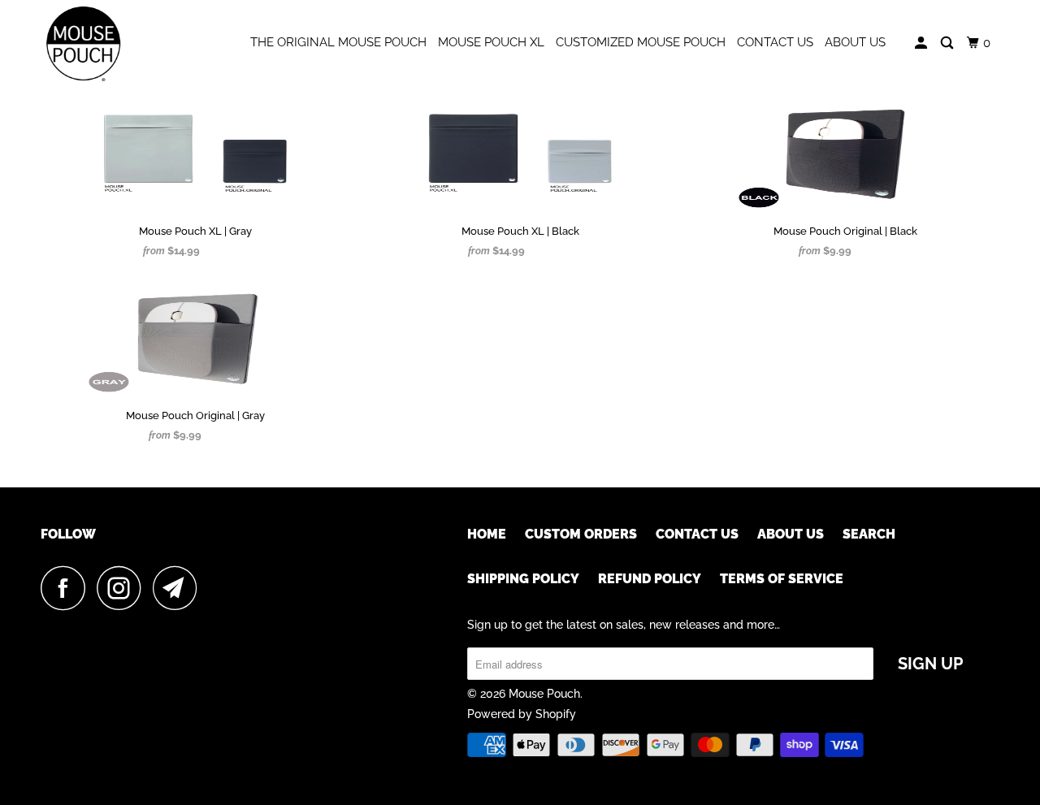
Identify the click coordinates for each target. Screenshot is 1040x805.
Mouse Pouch (544, 693)
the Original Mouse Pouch (338, 42)
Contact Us (775, 42)
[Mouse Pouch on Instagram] (123, 587)
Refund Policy (649, 578)
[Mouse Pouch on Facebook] (67, 587)
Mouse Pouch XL (491, 42)
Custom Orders (581, 534)
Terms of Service (781, 578)
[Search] (948, 43)
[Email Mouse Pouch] (179, 587)
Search (869, 534)
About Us (855, 42)
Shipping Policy (523, 578)
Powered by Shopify (521, 714)
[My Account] (922, 43)
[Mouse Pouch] (124, 44)
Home (486, 534)
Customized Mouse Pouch (641, 42)
